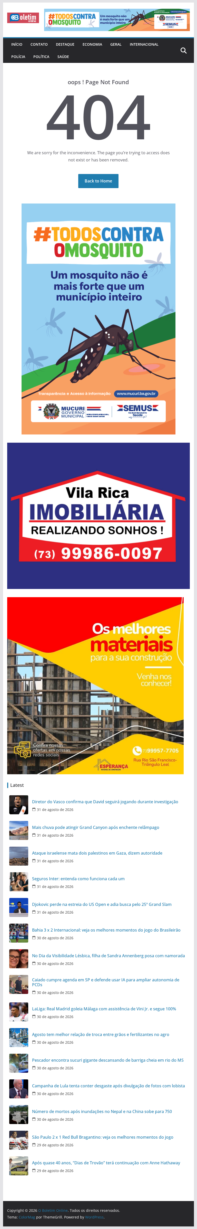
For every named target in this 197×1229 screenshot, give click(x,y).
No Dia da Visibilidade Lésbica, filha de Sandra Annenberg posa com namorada (108, 955)
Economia (92, 44)
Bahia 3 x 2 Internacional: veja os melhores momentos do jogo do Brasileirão (106, 930)
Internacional (144, 44)
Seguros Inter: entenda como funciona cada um (78, 878)
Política (41, 56)
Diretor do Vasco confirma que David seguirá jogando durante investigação (105, 801)
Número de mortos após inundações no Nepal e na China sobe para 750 (102, 1111)
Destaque (65, 44)
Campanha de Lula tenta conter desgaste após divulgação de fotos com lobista (108, 1085)
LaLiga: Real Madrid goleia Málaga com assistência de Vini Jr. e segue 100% (104, 1009)
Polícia (18, 56)
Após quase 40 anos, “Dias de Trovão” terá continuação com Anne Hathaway (106, 1162)
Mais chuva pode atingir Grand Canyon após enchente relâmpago (95, 827)
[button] (23, 18)
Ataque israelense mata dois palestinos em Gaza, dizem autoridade (97, 853)
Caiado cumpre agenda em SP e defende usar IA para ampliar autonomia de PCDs (105, 982)
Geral (116, 44)
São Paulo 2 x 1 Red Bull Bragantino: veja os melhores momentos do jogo (102, 1137)
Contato (39, 44)
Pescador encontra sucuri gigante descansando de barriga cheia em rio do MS (108, 1060)
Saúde (63, 56)
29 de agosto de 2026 (55, 1145)
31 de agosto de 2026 (55, 809)
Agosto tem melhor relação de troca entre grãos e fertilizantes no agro (100, 1034)
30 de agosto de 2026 (55, 937)
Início (16, 44)
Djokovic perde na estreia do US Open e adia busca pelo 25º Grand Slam (102, 904)
